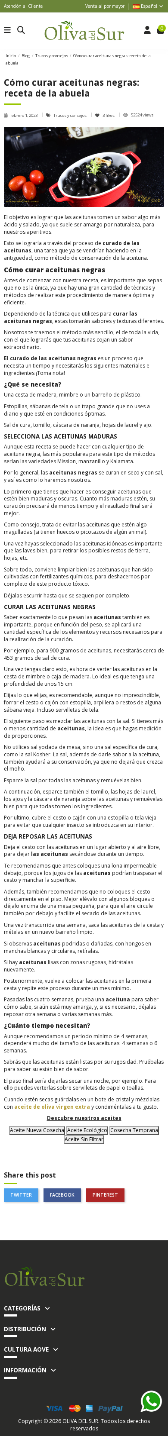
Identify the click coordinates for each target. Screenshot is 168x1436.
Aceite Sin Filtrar (84, 1139)
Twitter (21, 1195)
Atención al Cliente (23, 6)
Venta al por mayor (104, 6)
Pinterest (105, 1195)
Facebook (62, 1195)
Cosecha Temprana (134, 1130)
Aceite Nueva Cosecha (37, 1130)
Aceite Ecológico (87, 1130)
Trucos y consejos (70, 115)
